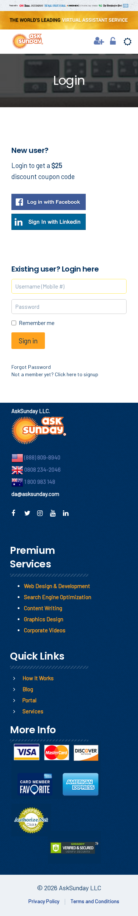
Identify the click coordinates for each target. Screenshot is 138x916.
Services (32, 711)
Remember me (36, 322)
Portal (29, 700)
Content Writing (43, 608)
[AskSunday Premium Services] (24, 40)
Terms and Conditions (95, 901)
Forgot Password (31, 367)
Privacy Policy (43, 901)
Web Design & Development (57, 586)
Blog (27, 689)
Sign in (28, 340)
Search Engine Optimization (57, 597)
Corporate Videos (45, 630)
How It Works (38, 678)
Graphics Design (43, 619)
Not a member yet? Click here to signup (54, 374)
